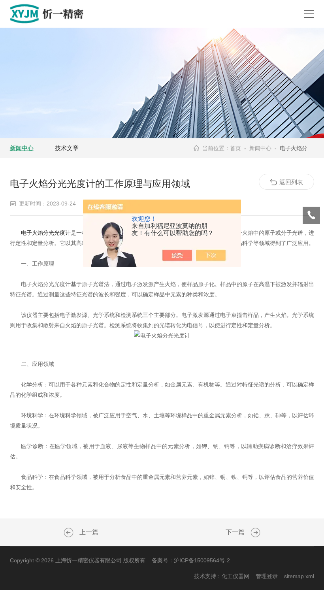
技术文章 (67, 148)
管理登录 (267, 576)
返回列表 (291, 182)
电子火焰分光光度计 (46, 233)
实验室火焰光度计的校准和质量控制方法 (254, 533)
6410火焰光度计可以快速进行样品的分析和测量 (69, 533)
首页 (235, 148)
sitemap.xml (299, 576)
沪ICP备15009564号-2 (202, 560)
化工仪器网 (235, 576)
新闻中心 (22, 148)
